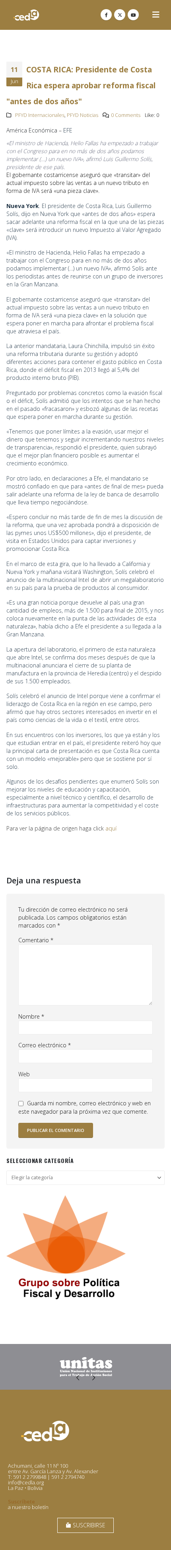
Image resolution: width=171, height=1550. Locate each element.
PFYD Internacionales (39, 115)
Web (24, 1074)
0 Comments (125, 115)
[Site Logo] (26, 15)
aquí (111, 828)
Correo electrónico (44, 1045)
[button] (156, 14)
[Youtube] (133, 14)
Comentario (35, 940)
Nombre (31, 1016)
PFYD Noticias (82, 115)
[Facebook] (106, 14)
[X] (119, 14)
